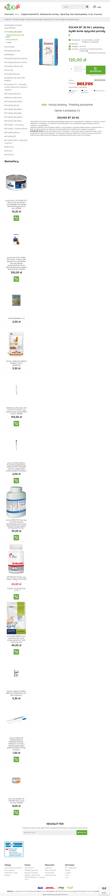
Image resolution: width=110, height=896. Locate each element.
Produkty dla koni (13, 132)
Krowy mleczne (12, 40)
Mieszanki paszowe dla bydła (15, 36)
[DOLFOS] (85, 83)
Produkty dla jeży (13, 74)
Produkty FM (11, 136)
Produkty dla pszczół (14, 66)
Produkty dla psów (13, 94)
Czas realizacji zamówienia (13, 868)
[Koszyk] (104, 7)
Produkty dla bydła (14, 32)
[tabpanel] (67, 126)
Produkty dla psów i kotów (16, 62)
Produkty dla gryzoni (14, 117)
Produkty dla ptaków (14, 101)
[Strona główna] (12, 7)
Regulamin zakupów (31, 873)
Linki (66, 877)
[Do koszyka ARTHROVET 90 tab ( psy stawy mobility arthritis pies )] (16, 596)
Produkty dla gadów (14, 109)
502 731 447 (62, 891)
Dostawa (7, 875)
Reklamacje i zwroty (11, 873)
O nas (67, 875)
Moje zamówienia (50, 870)
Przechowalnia (49, 873)
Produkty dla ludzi (13, 51)
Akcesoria (10, 147)
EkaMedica (10, 54)
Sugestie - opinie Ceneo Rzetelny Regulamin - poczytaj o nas (35, 877)
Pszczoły (9, 70)
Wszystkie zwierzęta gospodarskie (13, 26)
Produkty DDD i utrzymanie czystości (16, 141)
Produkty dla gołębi (13, 113)
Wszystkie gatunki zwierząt (16, 58)
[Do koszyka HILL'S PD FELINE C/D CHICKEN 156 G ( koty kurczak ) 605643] (16, 812)
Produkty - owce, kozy (15, 125)
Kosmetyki (10, 47)
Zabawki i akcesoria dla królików (15, 79)
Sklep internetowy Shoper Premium (55, 894)
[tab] (45, 105)
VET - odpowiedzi (70, 868)
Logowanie (48, 868)
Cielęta (9, 42)
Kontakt (67, 870)
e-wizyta (68, 873)
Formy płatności (10, 870)
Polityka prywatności (31, 870)
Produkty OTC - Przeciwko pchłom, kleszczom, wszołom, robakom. (16, 87)
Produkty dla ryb (12, 105)
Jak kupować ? (29, 868)
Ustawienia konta (50, 875)
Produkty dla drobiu (14, 121)
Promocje (10, 154)
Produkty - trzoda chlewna (16, 129)
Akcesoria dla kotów (14, 97)
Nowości (9, 151)
